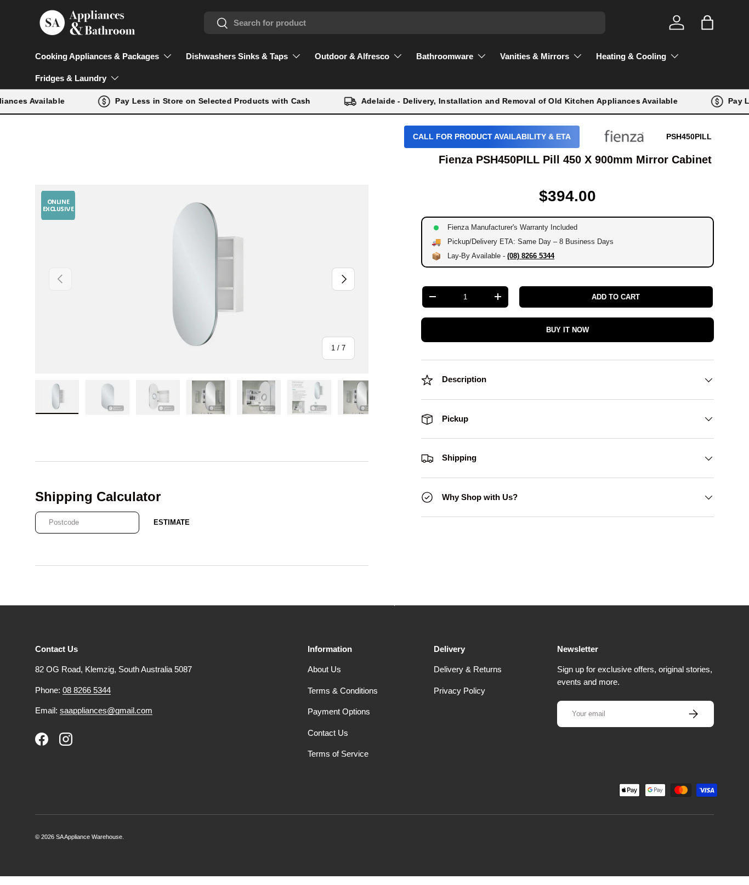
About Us (324, 669)
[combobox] (404, 23)
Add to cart (616, 297)
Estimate (172, 522)
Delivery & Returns (468, 669)
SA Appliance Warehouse (89, 836)
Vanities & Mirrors (534, 56)
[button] (707, 22)
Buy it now (567, 330)
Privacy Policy (459, 690)
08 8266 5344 (87, 690)
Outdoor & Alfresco (352, 56)
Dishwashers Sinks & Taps (237, 56)
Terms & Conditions (343, 690)
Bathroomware (444, 56)
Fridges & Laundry (70, 78)
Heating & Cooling (631, 56)
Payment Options (339, 711)
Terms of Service (338, 753)
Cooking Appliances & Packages (97, 56)
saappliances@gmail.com (106, 710)
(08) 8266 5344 (530, 256)
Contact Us (328, 733)
